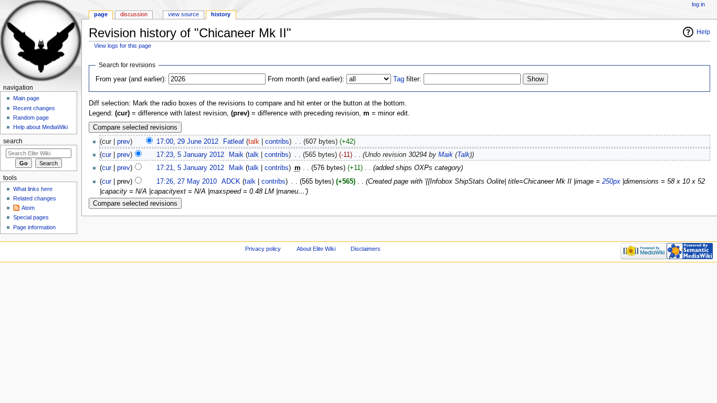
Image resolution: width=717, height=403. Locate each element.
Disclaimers (366, 249)
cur (106, 154)
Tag (398, 79)
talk (253, 141)
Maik (445, 154)
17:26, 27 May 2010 (186, 181)
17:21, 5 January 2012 (190, 168)
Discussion (133, 14)
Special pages (31, 217)
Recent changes (34, 108)
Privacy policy (263, 249)
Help (703, 32)
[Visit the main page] (40, 40)
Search (13, 141)
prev (123, 141)
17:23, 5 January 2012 (190, 154)
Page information (34, 227)
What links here (32, 189)
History (220, 14)
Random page (31, 117)
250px (611, 181)
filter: (407, 79)
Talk (463, 154)
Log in (698, 4)
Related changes (34, 198)
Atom (28, 208)
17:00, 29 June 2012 (187, 141)
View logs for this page (122, 46)
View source (183, 14)
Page (101, 14)
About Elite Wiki (316, 249)
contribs (277, 141)
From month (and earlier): (306, 79)
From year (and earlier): (131, 79)
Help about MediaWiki (40, 127)
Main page (26, 98)
